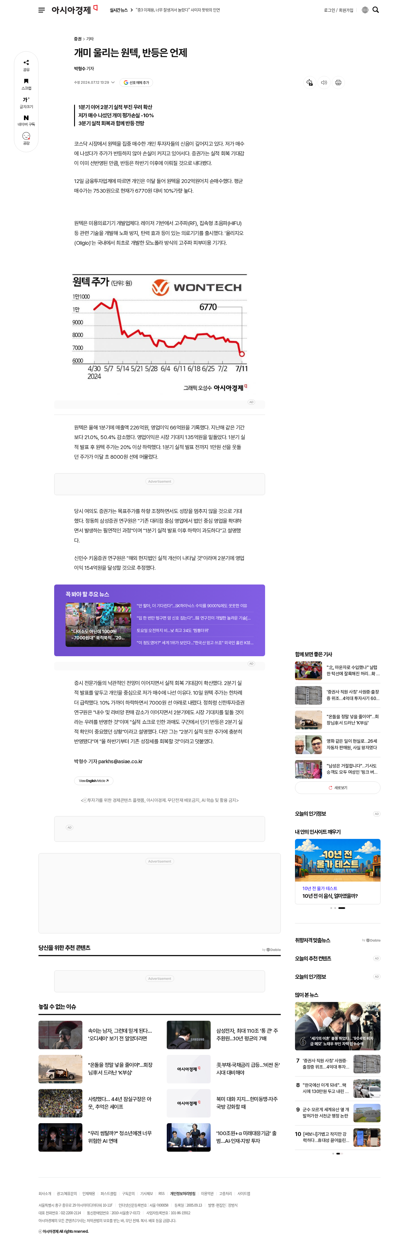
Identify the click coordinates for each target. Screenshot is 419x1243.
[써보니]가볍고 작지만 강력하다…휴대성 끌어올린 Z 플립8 (326, 1140)
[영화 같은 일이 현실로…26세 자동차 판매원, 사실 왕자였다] (308, 753)
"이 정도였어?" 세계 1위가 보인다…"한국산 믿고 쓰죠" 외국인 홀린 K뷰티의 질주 (195, 642)
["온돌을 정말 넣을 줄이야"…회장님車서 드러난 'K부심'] (308, 728)
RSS (161, 1193)
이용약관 (207, 1193)
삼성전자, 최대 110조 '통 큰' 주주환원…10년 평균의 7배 (247, 1035)
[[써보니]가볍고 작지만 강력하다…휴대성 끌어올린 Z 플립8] (367, 1145)
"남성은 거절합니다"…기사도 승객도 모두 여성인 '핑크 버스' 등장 (353, 769)
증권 (78, 39)
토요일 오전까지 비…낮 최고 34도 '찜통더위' (173, 630)
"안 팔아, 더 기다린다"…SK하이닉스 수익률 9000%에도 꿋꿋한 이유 (192, 605)
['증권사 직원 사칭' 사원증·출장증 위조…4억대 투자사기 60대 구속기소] (308, 703)
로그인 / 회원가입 (338, 10)
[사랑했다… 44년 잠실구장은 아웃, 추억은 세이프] (60, 1116)
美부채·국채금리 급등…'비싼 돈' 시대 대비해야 (248, 1069)
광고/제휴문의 (67, 1193)
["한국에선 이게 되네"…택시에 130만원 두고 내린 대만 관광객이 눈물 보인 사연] (367, 1096)
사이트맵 (243, 1193)
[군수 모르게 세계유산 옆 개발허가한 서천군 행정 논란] (367, 1121)
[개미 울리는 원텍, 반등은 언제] (159, 329)
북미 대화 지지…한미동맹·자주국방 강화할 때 (246, 1103)
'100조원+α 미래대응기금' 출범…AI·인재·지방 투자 (246, 1137)
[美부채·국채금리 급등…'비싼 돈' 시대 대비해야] (189, 1082)
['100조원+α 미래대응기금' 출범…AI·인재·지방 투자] (189, 1150)
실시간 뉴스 (118, 10)
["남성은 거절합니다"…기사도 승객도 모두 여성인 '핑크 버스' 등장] (308, 777)
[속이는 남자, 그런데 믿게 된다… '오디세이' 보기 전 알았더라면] (60, 1048)
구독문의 (128, 1193)
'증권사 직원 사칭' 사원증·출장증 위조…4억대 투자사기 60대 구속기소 (353, 695)
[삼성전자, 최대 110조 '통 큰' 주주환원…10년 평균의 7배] (189, 1048)
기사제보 (146, 1193)
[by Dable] (271, 950)
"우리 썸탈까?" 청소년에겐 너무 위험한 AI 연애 (119, 1137)
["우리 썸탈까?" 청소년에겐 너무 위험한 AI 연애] (60, 1150)
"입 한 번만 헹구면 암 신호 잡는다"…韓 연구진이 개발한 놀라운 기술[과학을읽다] (195, 618)
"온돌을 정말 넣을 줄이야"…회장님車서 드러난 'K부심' (353, 720)
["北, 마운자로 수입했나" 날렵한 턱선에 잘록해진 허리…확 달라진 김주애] (308, 679)
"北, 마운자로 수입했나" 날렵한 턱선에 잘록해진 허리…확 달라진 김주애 (353, 671)
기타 (90, 39)
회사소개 (44, 1193)
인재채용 (88, 1193)
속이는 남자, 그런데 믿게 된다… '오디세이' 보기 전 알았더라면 (120, 1035)
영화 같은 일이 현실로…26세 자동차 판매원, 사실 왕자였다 (352, 744)
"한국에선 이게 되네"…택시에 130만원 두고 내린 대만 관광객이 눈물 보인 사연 (326, 1092)
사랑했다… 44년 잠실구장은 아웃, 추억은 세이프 (119, 1103)
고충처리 (225, 1193)
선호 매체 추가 (139, 83)
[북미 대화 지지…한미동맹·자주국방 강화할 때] (189, 1116)
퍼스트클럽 (108, 1193)
